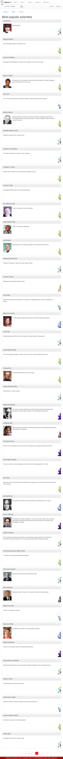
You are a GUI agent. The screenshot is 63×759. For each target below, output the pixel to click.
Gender (21, 12)
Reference (46, 2)
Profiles (30, 2)
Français (58, 6)
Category (5, 12)
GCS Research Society (41, 758)
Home (15, 2)
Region (14, 12)
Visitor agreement (52, 758)
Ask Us (23, 2)
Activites (37, 2)
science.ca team (18, 758)
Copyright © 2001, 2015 (29, 758)
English (51, 6)
